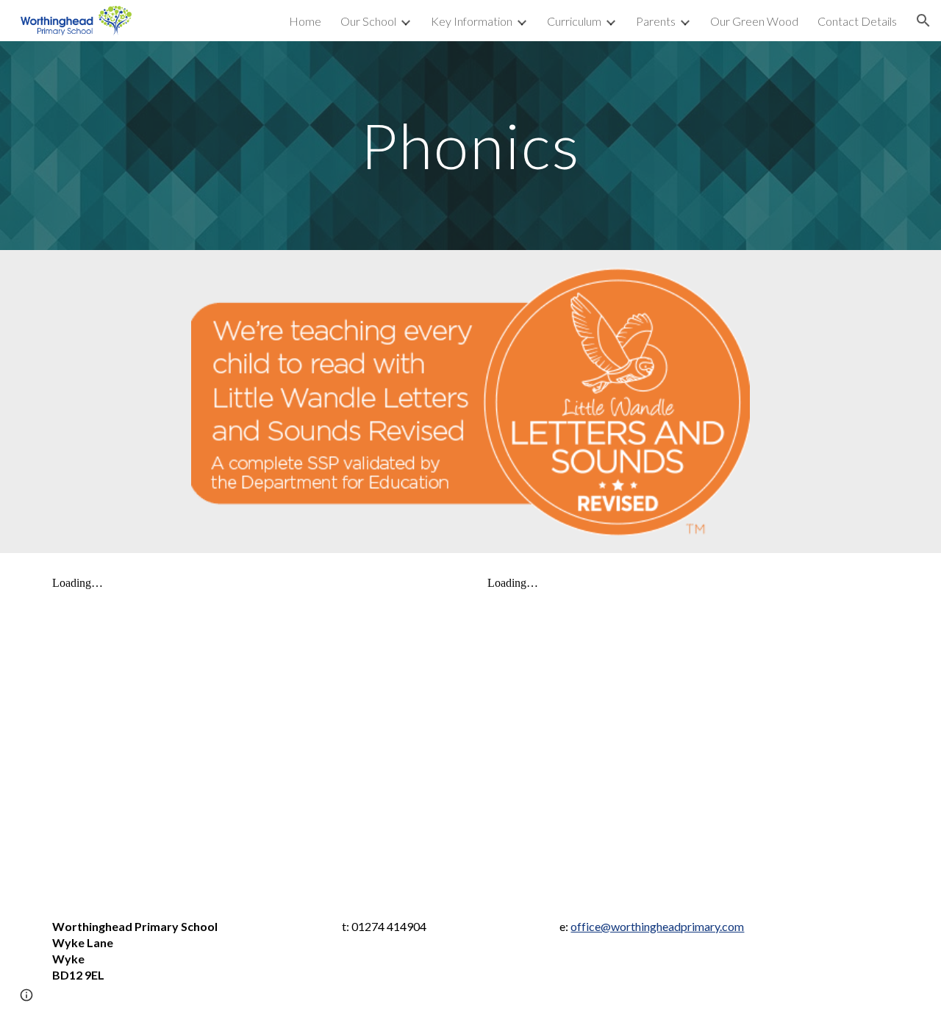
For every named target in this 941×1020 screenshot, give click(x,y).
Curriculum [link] (574, 21)
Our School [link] (368, 21)
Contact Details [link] (857, 21)
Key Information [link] (471, 21)
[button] (923, 20)
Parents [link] (656, 21)
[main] (470, 145)
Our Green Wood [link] (754, 21)
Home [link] (305, 21)
